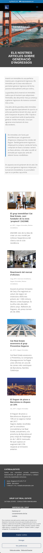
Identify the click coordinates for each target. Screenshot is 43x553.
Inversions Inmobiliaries (24, 279)
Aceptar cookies (21, 535)
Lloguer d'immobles (22, 225)
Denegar (21, 540)
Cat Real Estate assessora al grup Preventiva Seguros (19, 343)
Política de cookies (15, 550)
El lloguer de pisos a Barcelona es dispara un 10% (20, 402)
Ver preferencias (21, 546)
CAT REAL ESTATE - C (11, 501)
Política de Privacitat (26, 550)
